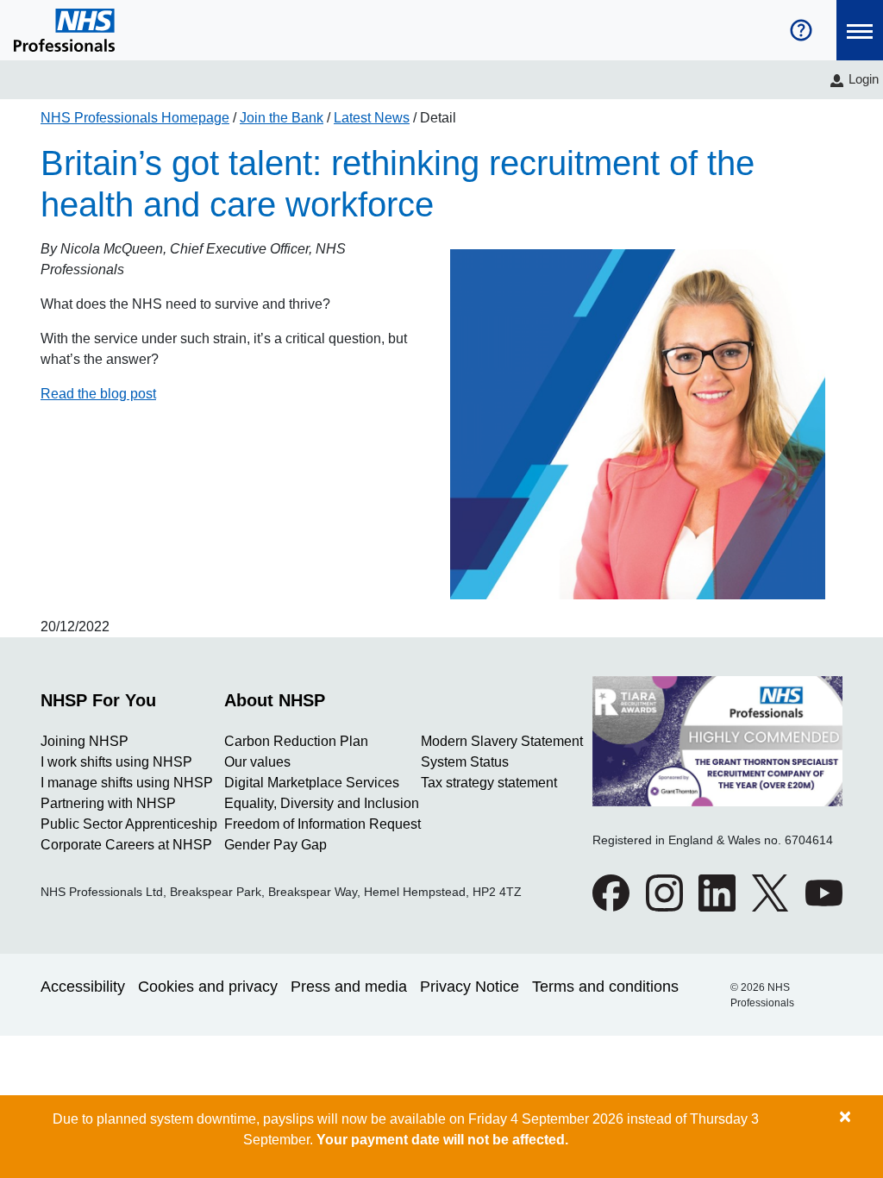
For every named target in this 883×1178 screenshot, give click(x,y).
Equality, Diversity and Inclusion (321, 803)
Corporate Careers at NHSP (126, 844)
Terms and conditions (605, 986)
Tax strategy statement (489, 782)
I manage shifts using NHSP (127, 782)
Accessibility (83, 986)
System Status (465, 762)
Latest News (372, 117)
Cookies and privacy (208, 986)
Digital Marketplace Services (311, 782)
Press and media (349, 986)
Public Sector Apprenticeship (129, 824)
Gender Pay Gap (275, 844)
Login (864, 79)
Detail (438, 117)
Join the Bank (281, 117)
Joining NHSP (84, 741)
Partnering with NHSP (108, 803)
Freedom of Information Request (322, 824)
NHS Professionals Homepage (135, 117)
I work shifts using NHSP (116, 762)
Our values (257, 762)
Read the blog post (98, 393)
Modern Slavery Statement (502, 741)
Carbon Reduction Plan (296, 741)
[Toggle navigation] (859, 30)
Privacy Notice (469, 986)
